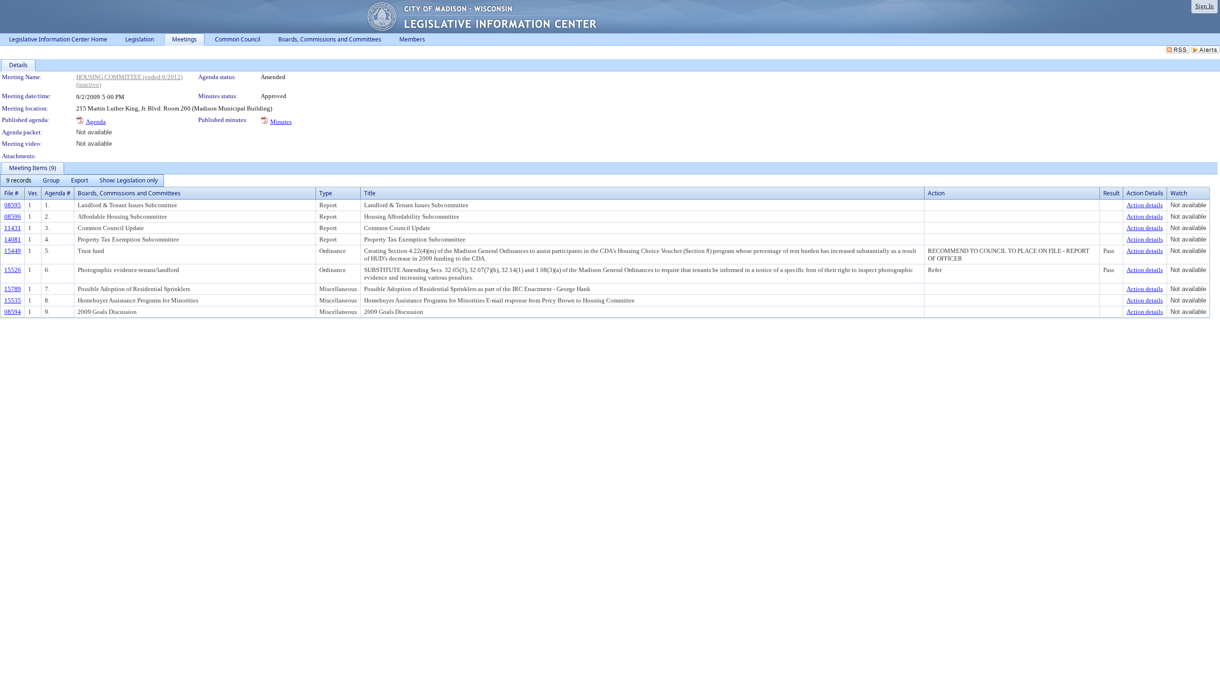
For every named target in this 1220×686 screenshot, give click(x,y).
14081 (12, 239)
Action (936, 193)
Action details (1145, 205)
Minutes (281, 121)
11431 (12, 228)
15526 (12, 269)
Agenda (96, 121)
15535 (12, 300)
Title (370, 193)
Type (325, 193)
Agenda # (58, 193)
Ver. (33, 193)
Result (1111, 193)
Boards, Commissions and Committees (129, 193)
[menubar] (82, 180)
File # (11, 193)
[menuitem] (18, 180)
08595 (12, 205)
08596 (12, 216)
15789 (12, 289)
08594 (12, 311)
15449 (12, 250)
